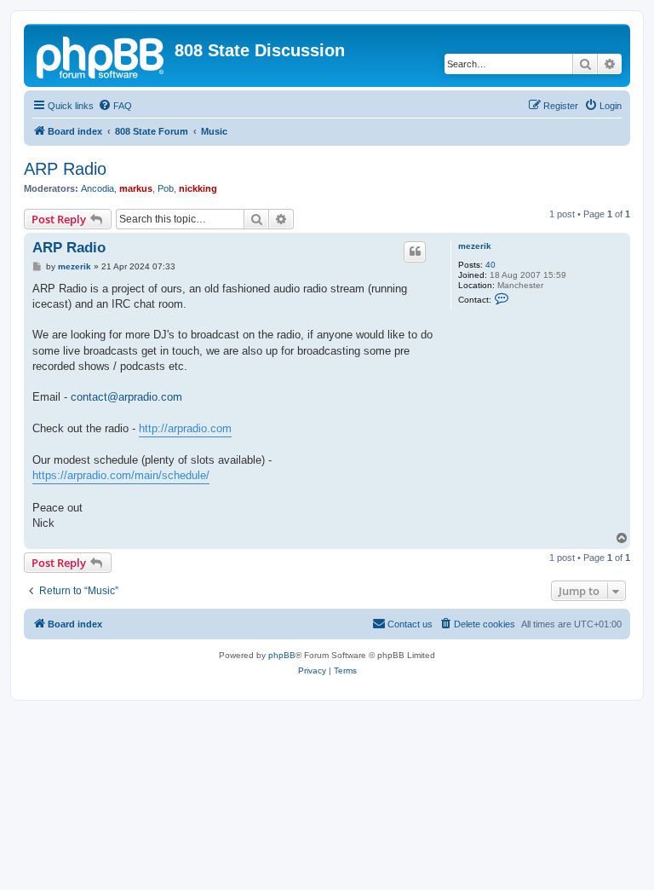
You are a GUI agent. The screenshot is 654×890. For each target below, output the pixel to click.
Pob (166, 188)
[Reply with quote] (415, 251)
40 (490, 264)
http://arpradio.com (185, 428)
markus (135, 188)
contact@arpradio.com (126, 396)
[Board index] (101, 55)
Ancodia (97, 188)
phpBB (281, 655)
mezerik (474, 246)
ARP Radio (65, 168)
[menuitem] (115, 105)
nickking (198, 188)
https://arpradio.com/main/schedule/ (120, 475)
